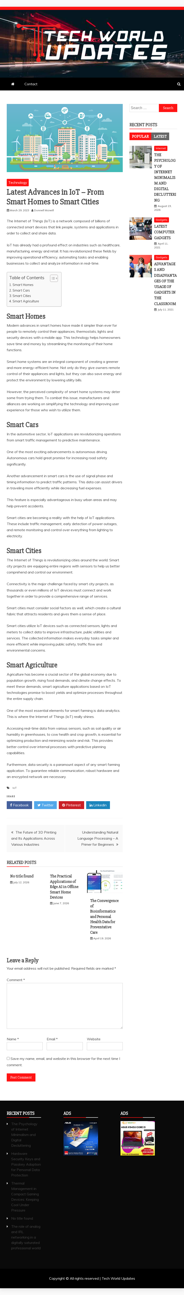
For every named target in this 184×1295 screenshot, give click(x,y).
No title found (21, 876)
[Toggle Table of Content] (52, 278)
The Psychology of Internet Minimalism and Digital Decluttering (165, 177)
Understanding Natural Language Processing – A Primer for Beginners (97, 838)
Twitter (47, 805)
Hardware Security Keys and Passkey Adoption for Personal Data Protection (26, 1164)
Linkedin (99, 805)
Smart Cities (22, 296)
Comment (16, 980)
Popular (140, 136)
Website (94, 1039)
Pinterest (73, 805)
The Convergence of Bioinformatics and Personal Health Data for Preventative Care (104, 916)
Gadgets (161, 219)
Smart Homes (23, 285)
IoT (15, 787)
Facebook (20, 805)
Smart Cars (21, 290)
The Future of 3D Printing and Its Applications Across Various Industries (33, 838)
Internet (161, 148)
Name (13, 1039)
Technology (17, 182)
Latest (160, 136)
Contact (30, 84)
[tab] (140, 136)
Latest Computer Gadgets (164, 232)
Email (52, 1039)
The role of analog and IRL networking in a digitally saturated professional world (26, 1237)
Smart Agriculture (26, 301)
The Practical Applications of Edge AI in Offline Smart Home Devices (64, 887)
